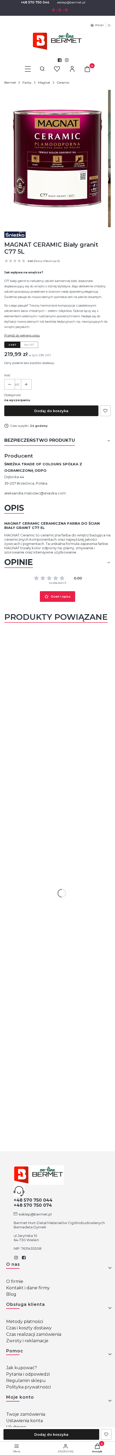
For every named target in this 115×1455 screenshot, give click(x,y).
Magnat (44, 82)
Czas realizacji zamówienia (33, 1334)
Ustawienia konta (24, 1420)
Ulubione (16, 1427)
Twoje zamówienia (25, 1414)
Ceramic (63, 82)
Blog (11, 1294)
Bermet (10, 82)
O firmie (14, 1281)
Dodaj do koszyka (51, 411)
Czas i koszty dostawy (29, 1327)
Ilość (7, 375)
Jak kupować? (21, 1367)
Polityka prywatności (28, 1387)
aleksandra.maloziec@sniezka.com (35, 493)
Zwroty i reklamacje (27, 1340)
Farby (27, 82)
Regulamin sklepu (26, 1380)
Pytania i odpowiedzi (28, 1374)
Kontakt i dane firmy (28, 1287)
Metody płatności (24, 1321)
